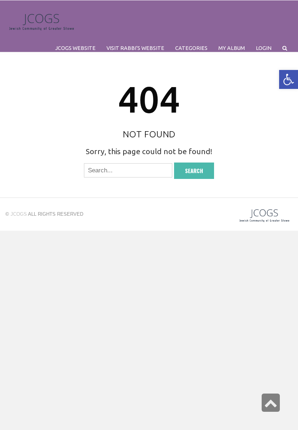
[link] (231, 48)
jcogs (19, 214)
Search (194, 171)
